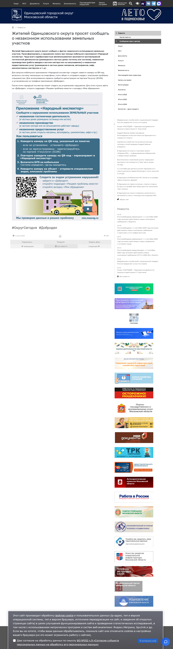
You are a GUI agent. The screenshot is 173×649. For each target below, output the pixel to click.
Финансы (56, 3)
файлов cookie (64, 615)
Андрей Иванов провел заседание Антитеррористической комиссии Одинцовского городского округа (136, 135)
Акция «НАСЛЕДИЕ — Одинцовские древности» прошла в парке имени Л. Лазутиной (136, 127)
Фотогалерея (123, 85)
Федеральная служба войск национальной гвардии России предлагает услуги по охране (137, 121)
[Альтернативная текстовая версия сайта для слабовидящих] (137, 3)
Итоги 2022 (122, 94)
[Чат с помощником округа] (166, 642)
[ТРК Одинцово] (134, 452)
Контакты (122, 90)
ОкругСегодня (25, 228)
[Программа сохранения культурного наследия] (134, 303)
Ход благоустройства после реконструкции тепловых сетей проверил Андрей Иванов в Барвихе (134, 144)
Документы (34, 3)
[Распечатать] (61, 236)
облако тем (124, 199)
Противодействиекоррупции (87, 3)
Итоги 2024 (122, 104)
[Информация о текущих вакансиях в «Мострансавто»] (134, 422)
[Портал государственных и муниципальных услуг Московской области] (134, 407)
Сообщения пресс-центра (130, 41)
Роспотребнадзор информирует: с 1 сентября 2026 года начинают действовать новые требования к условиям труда (137, 241)
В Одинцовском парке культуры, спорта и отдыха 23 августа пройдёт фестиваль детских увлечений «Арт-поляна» (137, 186)
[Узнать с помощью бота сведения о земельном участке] (134, 288)
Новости (22, 27)
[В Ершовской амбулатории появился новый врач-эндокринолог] (27, 246)
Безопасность (70, 3)
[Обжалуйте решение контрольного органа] (134, 333)
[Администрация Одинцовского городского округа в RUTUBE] (143, 3)
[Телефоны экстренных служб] (134, 571)
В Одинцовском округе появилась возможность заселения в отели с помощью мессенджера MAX (137, 194)
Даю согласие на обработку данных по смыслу (68, 642)
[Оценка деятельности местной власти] (134, 348)
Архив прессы (125, 37)
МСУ (24, 3)
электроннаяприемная (122, 3)
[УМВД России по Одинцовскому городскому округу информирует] (134, 393)
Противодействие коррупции (129, 75)
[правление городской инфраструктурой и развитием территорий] (134, 363)
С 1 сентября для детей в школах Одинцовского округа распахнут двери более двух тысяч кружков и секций (138, 171)
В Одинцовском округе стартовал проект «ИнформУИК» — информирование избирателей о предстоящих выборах (136, 153)
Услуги (46, 3)
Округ (16, 3)
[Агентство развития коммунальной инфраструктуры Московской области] (134, 556)
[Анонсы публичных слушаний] (134, 378)
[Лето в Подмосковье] (131, 14)
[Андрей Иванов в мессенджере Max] (159, 3)
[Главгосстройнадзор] (134, 512)
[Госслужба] (134, 318)
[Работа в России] (134, 497)
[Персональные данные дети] (134, 541)
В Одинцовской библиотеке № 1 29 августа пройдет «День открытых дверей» (137, 179)
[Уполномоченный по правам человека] (134, 526)
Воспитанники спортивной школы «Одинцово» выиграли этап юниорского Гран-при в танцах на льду (135, 162)
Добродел (49, 228)
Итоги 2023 (122, 99)
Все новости (124, 276)
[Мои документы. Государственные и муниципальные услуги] (134, 437)
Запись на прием (103, 3)
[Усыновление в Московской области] (134, 601)
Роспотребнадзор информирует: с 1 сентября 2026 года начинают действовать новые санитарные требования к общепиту (137, 219)
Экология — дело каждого (128, 109)
